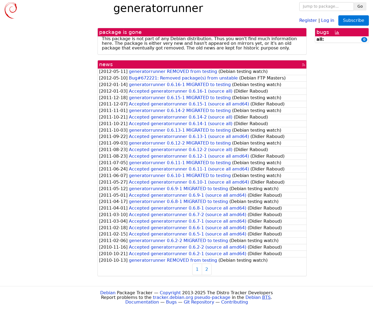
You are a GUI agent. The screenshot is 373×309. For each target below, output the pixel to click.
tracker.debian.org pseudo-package (191, 297)
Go (360, 6)
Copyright (170, 292)
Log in (327, 20)
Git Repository (199, 302)
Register (308, 20)
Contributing (234, 302)
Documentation (142, 302)
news (106, 64)
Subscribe (353, 20)
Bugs (171, 302)
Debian (108, 292)
